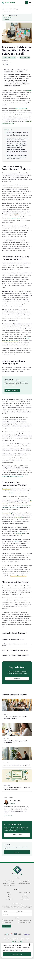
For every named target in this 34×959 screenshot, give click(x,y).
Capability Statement (25, 899)
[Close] (30, 944)
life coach (29, 90)
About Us (9, 892)
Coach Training (7, 922)
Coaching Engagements (24, 881)
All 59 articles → (6, 19)
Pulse (25, 894)
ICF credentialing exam (13, 218)
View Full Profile (9, 815)
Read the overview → (7, 17)
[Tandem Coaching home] (8, 3)
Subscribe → (17, 678)
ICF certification (6, 489)
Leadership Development (9, 883)
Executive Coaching (9, 881)
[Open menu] (30, 2)
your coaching (19, 517)
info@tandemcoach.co (24, 939)
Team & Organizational (9, 885)
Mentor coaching (7, 513)
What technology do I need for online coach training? (15, 655)
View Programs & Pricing (26, 2)
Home (3, 9)
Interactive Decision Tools (25, 892)
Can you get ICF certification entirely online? (13, 639)
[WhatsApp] (18, 942)
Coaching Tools (9, 899)
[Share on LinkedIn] (7, 64)
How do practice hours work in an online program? (15, 650)
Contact (9, 894)
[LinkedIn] (13, 942)
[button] (3, 64)
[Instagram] (21, 942)
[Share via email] (10, 64)
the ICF (16, 214)
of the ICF (16, 541)
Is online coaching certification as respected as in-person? (15, 644)
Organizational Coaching (25, 922)
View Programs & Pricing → (17, 954)
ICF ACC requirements (15, 493)
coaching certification (21, 108)
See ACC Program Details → (12, 390)
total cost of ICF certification (18, 576)
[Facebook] (16, 942)
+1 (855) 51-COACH (13, 939)
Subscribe (6, 926)
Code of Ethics (20, 503)
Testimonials (25, 896)
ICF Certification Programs (25, 883)
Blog (6, 9)
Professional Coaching (13, 9)
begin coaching (19, 533)
